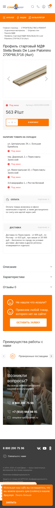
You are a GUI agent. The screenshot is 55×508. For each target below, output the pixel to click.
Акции (23, 18)
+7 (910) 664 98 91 (24, 411)
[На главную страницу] (15, 6)
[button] (3, 356)
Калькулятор (38, 18)
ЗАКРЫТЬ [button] (11, 502)
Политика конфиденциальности (16, 475)
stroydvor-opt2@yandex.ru (25, 417)
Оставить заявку (28, 322)
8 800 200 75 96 (23, 403)
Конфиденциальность (38, 479)
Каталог (10, 18)
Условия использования (13, 481)
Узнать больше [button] (23, 495)
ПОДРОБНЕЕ (42, 199)
